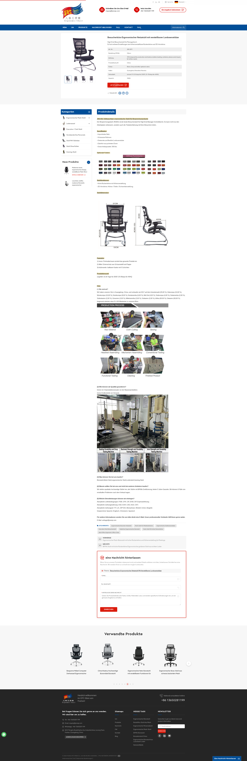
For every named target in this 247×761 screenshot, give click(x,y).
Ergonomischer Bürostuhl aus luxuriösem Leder (143, 740)
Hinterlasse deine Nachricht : (111, 592)
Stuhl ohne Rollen (72, 146)
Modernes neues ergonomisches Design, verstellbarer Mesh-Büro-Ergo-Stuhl (80, 170)
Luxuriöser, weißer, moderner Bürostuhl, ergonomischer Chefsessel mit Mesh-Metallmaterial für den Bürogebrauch (78, 183)
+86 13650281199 (147, 11)
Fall (118, 27)
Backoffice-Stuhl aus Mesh (142, 722)
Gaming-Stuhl (71, 152)
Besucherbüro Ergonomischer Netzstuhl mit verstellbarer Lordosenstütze (136, 571)
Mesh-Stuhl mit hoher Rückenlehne (153, 529)
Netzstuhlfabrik (138, 745)
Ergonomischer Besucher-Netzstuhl (121, 525)
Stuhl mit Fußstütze (73, 141)
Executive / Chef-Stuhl (74, 129)
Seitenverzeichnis (67, 758)
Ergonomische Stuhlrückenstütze (166, 525)
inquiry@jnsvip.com (113, 11)
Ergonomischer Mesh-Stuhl (76, 118)
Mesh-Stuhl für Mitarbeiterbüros (144, 525)
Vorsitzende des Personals (75, 135)
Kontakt (129, 27)
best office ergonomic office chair (109, 532)
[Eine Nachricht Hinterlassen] (238, 758)
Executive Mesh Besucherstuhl (107, 529)
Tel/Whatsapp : (106, 584)
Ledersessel (70, 123)
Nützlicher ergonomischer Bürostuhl (130, 529)
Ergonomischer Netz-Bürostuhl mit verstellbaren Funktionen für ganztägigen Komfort (107, 672)
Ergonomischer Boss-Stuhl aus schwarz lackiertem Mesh (139, 672)
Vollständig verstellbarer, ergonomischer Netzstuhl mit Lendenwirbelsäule (170, 672)
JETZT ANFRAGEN (117, 85)
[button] (88, 162)
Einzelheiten (75, 678)
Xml (74, 758)
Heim (65, 27)
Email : (103, 575)
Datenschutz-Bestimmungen (84, 758)
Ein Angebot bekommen (171, 10)
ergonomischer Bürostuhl (141, 719)
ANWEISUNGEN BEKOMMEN (75, 737)
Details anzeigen (78, 175)
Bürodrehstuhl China (140, 736)
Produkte (82, 27)
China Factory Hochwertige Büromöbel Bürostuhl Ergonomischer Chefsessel (76, 672)
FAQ (139, 27)
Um (72, 27)
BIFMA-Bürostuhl (139, 733)
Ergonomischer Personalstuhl (143, 726)
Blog (116, 736)
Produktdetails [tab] (106, 112)
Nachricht (118, 726)
